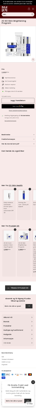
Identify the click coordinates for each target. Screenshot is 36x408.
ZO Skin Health (16, 185)
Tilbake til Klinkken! (8, 359)
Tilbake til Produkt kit (19, 288)
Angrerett (4, 364)
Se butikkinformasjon (10, 121)
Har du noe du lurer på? (10, 144)
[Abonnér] (29, 306)
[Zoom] (33, 59)
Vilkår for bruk (6, 362)
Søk (3, 357)
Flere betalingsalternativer (18, 111)
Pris (3, 69)
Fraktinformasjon (8, 139)
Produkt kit (14, 226)
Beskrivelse (6, 135)
